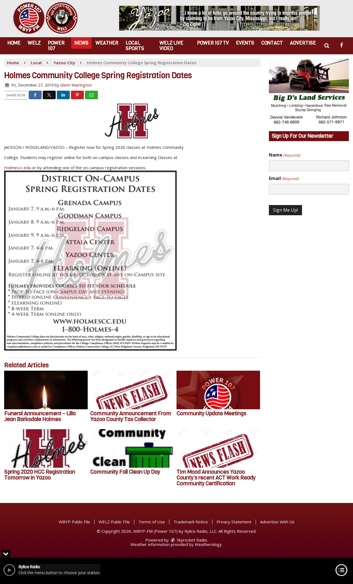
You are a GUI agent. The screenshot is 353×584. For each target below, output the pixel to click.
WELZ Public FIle (114, 521)
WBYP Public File (74, 521)
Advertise (303, 42)
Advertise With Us (277, 521)
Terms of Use (151, 521)
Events (245, 42)
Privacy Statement (234, 521)
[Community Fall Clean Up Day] (132, 448)
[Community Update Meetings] (218, 390)
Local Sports (134, 45)
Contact (272, 42)
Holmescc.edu (17, 167)
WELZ (34, 42)
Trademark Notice (190, 521)
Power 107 (56, 45)
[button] (326, 45)
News (81, 42)
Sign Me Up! (285, 210)
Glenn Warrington (76, 85)
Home (13, 42)
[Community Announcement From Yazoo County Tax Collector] (132, 390)
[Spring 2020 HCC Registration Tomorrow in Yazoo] (46, 448)
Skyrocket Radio (191, 540)
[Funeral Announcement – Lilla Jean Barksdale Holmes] (46, 390)
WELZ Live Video (171, 45)
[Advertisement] (219, 18)
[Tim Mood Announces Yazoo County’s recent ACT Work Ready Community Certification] (218, 448)
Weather (106, 42)
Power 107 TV (213, 42)
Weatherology (208, 544)
